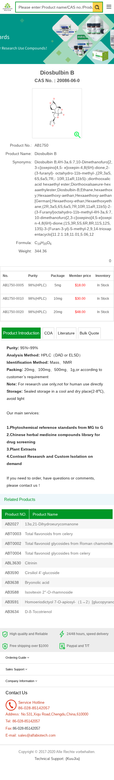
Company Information (20, 681)
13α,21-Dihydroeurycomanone (51, 524)
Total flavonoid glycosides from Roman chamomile (69, 543)
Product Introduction (21, 333)
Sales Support (15, 669)
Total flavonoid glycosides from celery (57, 553)
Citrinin (31, 563)
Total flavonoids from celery (49, 534)
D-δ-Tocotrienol (38, 611)
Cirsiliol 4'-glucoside (42, 572)
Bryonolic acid (37, 582)
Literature (66, 333)
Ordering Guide (16, 657)
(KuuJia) (73, 759)
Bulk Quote (89, 333)
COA (48, 333)
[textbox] (59, 7)
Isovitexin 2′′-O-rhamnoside (49, 592)
